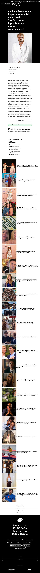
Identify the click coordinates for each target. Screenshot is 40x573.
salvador (22, 1)
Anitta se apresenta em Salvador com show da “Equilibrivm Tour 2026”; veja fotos (26, 194)
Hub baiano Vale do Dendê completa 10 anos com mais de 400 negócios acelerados (26, 409)
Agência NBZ (29, 570)
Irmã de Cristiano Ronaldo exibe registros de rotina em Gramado (26, 437)
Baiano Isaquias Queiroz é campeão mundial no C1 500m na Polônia (26, 451)
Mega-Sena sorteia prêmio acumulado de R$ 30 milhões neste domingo (26, 223)
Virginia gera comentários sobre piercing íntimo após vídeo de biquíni (25, 237)
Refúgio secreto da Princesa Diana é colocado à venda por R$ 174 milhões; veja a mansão (27, 394)
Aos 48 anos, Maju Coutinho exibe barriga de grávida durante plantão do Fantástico (26, 180)
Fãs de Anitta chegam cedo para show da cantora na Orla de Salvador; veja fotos (25, 309)
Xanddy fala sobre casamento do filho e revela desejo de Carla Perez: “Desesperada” (26, 466)
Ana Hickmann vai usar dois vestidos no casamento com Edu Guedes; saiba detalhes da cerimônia (27, 352)
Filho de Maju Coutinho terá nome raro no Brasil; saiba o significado (26, 423)
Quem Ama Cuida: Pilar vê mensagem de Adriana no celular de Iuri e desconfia (25, 380)
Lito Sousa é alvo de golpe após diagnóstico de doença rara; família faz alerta (26, 337)
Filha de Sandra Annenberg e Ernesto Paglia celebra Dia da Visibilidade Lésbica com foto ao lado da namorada (26, 209)
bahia (27, 1)
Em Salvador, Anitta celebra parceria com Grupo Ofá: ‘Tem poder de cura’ (25, 251)
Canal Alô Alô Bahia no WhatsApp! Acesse (20, 124)
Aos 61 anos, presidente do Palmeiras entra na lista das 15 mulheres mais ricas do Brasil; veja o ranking (26, 280)
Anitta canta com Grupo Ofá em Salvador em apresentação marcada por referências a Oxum (27, 166)
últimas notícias (14, 2)
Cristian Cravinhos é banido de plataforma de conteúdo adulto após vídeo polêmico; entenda (27, 266)
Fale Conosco (20, 559)
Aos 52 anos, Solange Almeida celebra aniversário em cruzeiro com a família (25, 323)
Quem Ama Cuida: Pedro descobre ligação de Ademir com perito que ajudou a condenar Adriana (26, 366)
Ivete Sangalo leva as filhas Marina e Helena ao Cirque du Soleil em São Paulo (27, 480)
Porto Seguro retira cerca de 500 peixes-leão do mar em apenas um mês (27, 294)
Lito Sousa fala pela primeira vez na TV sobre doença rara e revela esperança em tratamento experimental (27, 494)
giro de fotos (18, 3)
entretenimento (34, 1)
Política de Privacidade (20, 565)
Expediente (20, 556)
